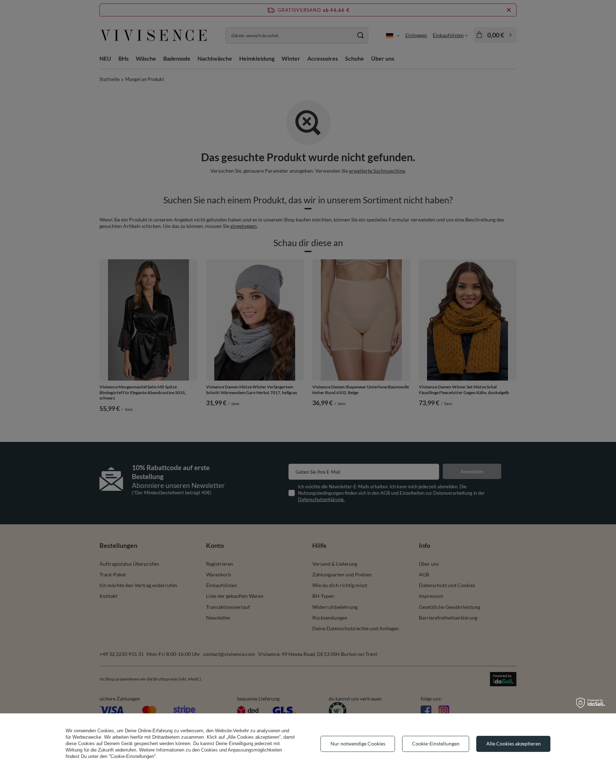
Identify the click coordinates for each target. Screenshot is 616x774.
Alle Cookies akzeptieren (513, 743)
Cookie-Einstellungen (436, 743)
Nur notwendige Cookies (357, 743)
